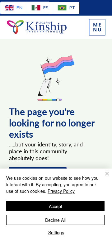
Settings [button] (56, 232)
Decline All (55, 220)
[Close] (103, 177)
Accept (55, 206)
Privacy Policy (61, 191)
